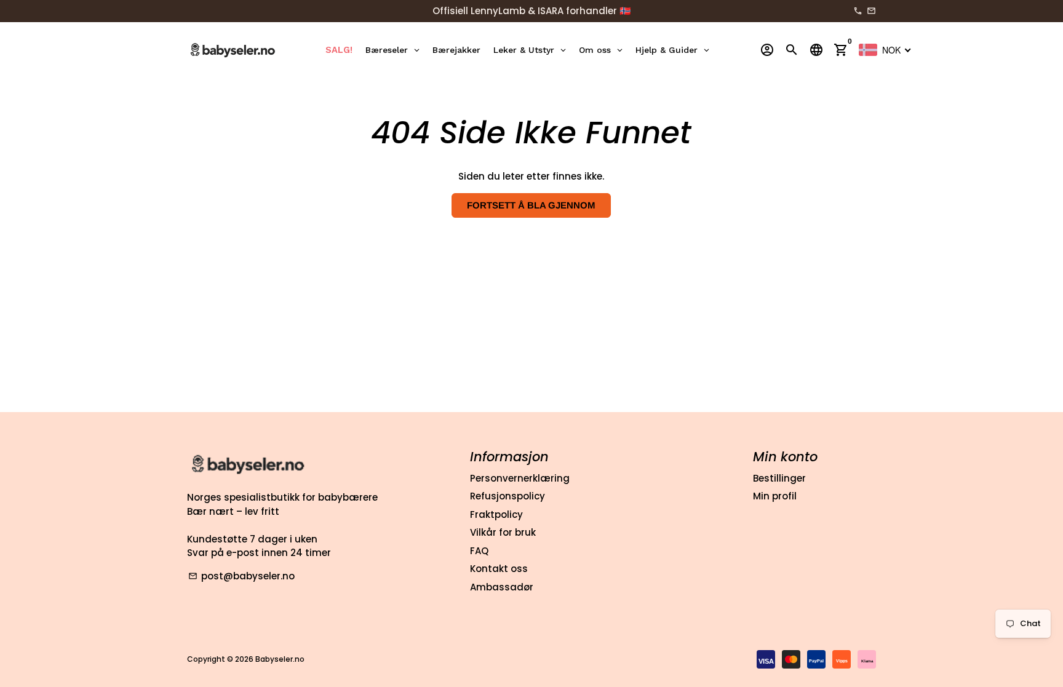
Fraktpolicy (496, 514)
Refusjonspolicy (507, 496)
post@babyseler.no (241, 576)
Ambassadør (501, 587)
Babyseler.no (280, 659)
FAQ (479, 550)
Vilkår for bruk (503, 532)
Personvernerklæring (520, 478)
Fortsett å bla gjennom (531, 205)
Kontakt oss (499, 568)
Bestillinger (779, 478)
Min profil (775, 496)
